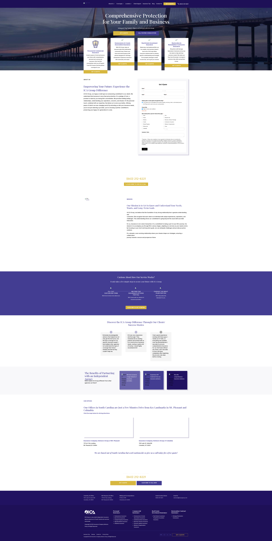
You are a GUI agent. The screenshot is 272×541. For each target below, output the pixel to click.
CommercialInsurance (137, 512)
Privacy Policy (105, 534)
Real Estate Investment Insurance (159, 512)
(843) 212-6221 (136, 178)
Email (145, 94)
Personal (116, 511)
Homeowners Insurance (120, 516)
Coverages (119, 3)
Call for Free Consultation (147, 33)
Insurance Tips (147, 3)
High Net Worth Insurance (121, 521)
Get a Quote (170, 4)
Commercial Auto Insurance (141, 519)
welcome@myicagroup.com (180, 497)
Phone (167, 94)
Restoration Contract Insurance (178, 512)
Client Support (137, 3)
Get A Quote (180, 535)
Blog (153, 3)
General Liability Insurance (140, 523)
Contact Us (159, 3)
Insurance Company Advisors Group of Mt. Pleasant (102, 441)
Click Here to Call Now (149, 482)
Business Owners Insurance (141, 521)
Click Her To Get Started (136, 307)
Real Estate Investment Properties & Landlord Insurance (159, 517)
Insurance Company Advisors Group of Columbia (156, 441)
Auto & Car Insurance (120, 517)
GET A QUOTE (124, 33)
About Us (111, 3)
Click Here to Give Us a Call (136, 184)
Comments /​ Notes (145, 132)
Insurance (116, 513)
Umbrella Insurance (119, 523)
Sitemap (93, 534)
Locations (128, 3)
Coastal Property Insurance (121, 519)
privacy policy (144, 110)
